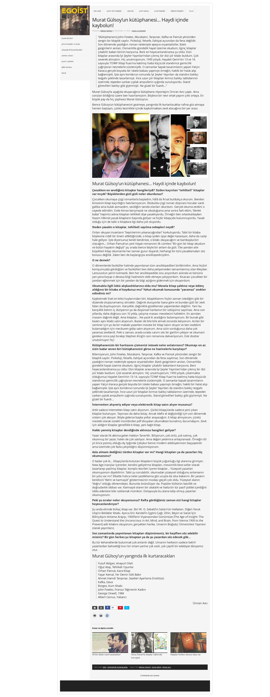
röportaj (130, 11)
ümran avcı (166, 667)
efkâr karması (67, 67)
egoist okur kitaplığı (114, 11)
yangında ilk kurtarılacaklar (117, 667)
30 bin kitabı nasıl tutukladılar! (106, 654)
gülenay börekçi (106, 31)
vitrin (104, 667)
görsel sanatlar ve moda (71, 44)
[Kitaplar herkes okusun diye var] (188, 642)
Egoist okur (75, 20)
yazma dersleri (67, 38)
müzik (64, 73)
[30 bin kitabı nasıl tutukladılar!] (110, 642)
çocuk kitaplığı (159, 11)
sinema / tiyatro (67, 55)
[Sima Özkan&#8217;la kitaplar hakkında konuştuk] (149, 642)
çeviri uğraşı (144, 11)
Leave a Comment (139, 31)
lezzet (191, 11)
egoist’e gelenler (68, 61)
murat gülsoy (156, 667)
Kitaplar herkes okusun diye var (185, 654)
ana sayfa (97, 11)
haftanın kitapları (177, 11)
